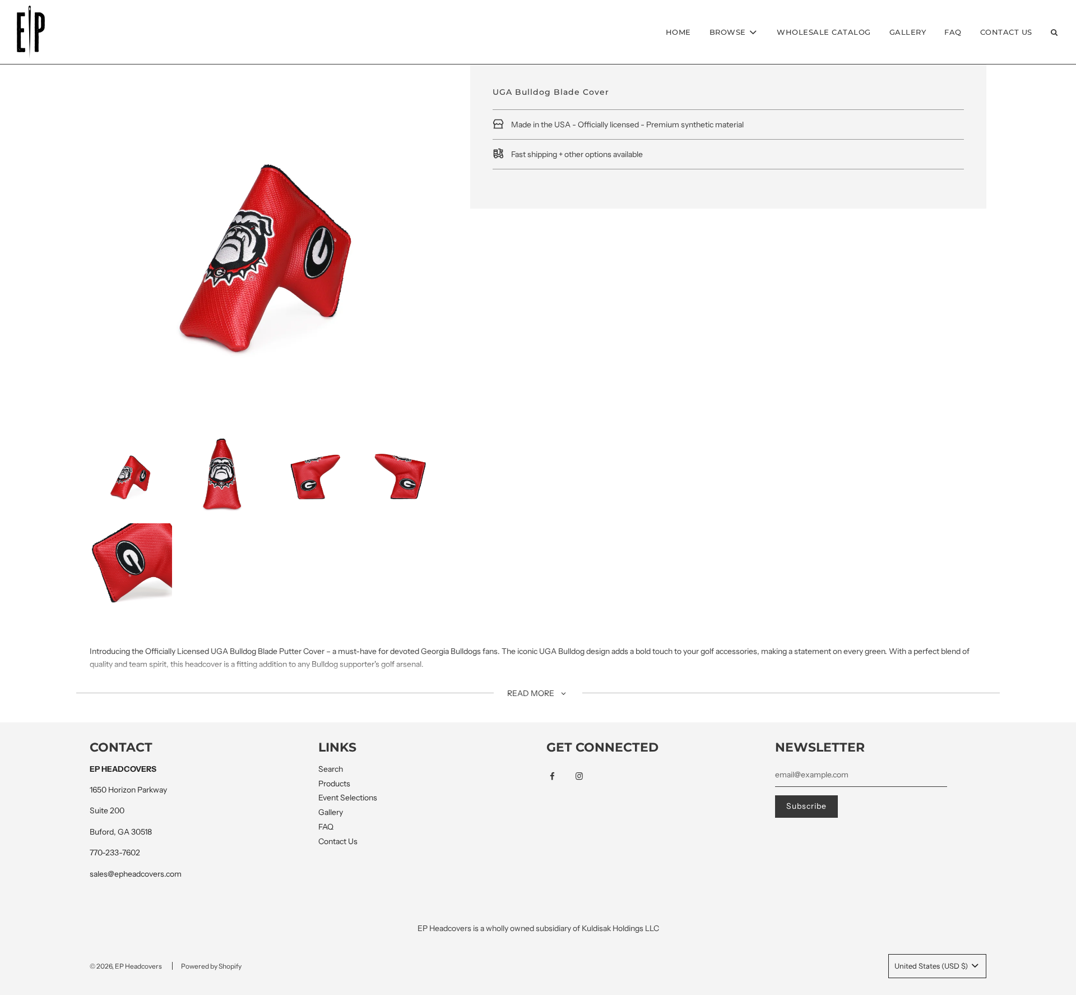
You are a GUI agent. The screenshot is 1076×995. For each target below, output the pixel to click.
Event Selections (347, 798)
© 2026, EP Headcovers (126, 966)
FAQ (953, 31)
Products (334, 784)
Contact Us (1006, 31)
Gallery (907, 31)
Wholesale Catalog (824, 31)
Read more (531, 693)
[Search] (1054, 32)
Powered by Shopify (211, 966)
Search (330, 769)
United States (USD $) (932, 965)
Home (678, 31)
